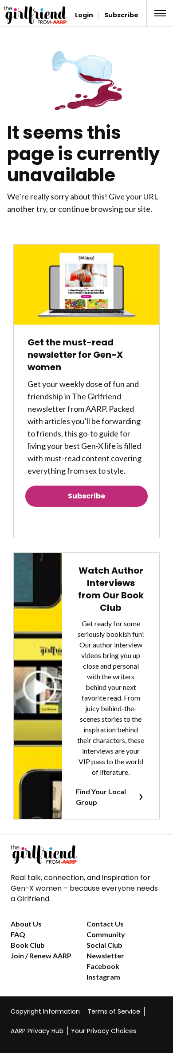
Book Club (28, 945)
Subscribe (121, 15)
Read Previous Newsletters (86, 521)
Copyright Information (45, 1011)
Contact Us (105, 923)
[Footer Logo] (86, 854)
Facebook (102, 966)
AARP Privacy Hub (37, 1030)
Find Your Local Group (101, 796)
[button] (160, 13)
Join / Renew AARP (41, 955)
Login (84, 15)
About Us (26, 923)
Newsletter (105, 955)
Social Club (104, 945)
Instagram (103, 977)
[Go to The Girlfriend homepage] (21, 15)
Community (105, 934)
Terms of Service (113, 1011)
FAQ (18, 934)
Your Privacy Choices (103, 1030)
